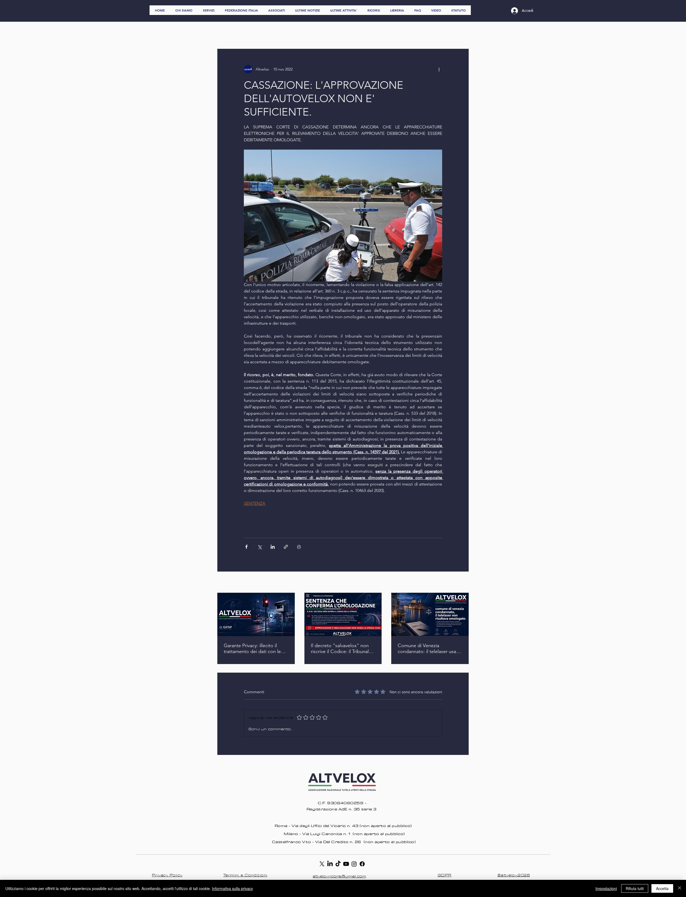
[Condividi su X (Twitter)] (259, 546)
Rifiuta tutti (635, 888)
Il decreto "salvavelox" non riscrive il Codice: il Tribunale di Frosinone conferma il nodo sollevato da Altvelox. (341, 648)
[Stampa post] (298, 546)
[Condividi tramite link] (285, 546)
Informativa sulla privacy (232, 888)
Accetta (662, 888)
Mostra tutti (459, 582)
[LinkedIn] (330, 864)
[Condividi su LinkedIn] (272, 546)
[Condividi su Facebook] (246, 546)
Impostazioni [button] (606, 888)
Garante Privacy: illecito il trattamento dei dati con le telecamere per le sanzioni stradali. (252, 648)
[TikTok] (338, 864)
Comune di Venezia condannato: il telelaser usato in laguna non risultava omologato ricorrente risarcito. (429, 648)
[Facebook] (362, 864)
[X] (322, 864)
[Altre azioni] (439, 69)
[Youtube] (346, 864)
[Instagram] (354, 864)
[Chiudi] (679, 888)
